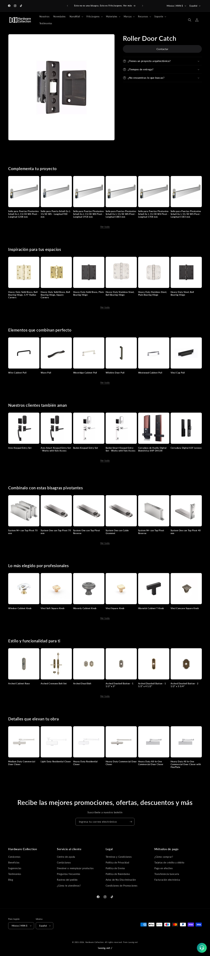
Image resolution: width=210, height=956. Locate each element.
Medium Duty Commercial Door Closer (21, 763)
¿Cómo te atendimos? (69, 885)
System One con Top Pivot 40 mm (186, 532)
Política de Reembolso (118, 874)
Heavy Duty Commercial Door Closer (121, 763)
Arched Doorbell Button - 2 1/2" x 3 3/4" (185, 685)
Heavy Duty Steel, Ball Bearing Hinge (182, 293)
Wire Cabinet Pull (17, 372)
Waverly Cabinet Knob (84, 608)
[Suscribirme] (130, 822)
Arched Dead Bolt (82, 683)
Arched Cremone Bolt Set (54, 683)
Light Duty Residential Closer (56, 761)
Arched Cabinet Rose (19, 683)
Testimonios (14, 874)
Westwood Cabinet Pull (150, 372)
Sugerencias (14, 868)
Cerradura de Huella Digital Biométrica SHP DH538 (152, 449)
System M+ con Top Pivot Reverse (151, 532)
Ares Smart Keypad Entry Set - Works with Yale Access (56, 449)
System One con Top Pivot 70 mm (56, 532)
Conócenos (14, 856)
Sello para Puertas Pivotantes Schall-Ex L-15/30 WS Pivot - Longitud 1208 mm (23, 214)
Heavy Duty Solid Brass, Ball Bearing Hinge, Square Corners (55, 295)
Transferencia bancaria (166, 874)
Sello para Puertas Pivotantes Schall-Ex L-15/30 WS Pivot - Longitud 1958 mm (88, 214)
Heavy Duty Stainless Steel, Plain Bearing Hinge (152, 293)
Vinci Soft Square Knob (52, 608)
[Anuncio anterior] (67, 6)
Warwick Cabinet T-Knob (151, 608)
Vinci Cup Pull (178, 372)
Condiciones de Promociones (121, 885)
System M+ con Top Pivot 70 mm (23, 532)
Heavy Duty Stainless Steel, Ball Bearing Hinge (120, 293)
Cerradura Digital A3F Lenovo (186, 448)
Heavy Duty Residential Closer (85, 763)
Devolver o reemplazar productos (75, 868)
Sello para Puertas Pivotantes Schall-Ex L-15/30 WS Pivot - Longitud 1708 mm (153, 214)
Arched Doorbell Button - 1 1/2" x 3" (120, 685)
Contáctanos (64, 862)
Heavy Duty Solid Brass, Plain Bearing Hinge (88, 293)
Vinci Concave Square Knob (185, 608)
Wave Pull (46, 372)
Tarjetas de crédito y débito (169, 862)
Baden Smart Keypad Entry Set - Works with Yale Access (121, 449)
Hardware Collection (94, 942)
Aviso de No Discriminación (121, 879)
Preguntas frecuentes (68, 874)
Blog (10, 879)
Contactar (162, 49)
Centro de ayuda (66, 856)
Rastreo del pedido (67, 879)
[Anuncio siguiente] (142, 6)
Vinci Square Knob (115, 608)
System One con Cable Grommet (117, 532)
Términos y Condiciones (119, 856)
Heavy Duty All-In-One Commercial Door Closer (150, 763)
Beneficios (14, 862)
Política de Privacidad (117, 862)
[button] (76, 16)
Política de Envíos (115, 868)
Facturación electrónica (167, 879)
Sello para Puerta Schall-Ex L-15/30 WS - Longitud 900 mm (56, 214)
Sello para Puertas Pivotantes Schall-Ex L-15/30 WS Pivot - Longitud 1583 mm (186, 214)
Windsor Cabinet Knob (20, 608)
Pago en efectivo (163, 868)
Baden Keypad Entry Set (85, 448)
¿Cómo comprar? (163, 856)
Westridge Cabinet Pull (85, 372)
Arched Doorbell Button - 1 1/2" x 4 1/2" (152, 685)
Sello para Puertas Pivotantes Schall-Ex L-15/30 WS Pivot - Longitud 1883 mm (121, 214)
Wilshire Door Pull (115, 372)
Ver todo (105, 226)
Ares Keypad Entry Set (20, 448)
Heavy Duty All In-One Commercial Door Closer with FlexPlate (186, 764)
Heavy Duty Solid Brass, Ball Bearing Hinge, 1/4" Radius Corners (23, 295)
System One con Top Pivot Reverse (86, 532)
